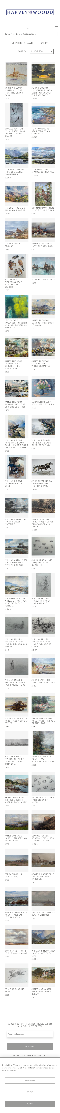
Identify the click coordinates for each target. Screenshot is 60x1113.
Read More (30, 1080)
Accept (30, 1104)
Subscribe (29, 1047)
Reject (30, 1092)
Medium (16, 34)
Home (7, 34)
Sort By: (22, 51)
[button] (28, 28)
